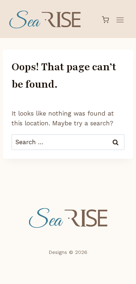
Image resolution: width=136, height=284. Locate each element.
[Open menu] (119, 19)
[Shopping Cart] (105, 19)
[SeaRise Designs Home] (68, 218)
